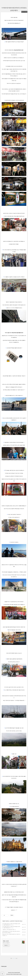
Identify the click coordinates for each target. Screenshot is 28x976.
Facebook (14, 974)
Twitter (11, 974)
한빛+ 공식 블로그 (6, 942)
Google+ (20, 974)
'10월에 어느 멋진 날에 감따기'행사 (8, 929)
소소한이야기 (12, 921)
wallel (19, 972)
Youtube (17, 974)
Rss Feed (7, 974)
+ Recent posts (4, 966)
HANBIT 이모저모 (6, 921)
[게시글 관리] (7, 915)
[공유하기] (6, 915)
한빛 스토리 (6, 941)
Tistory (13, 972)
